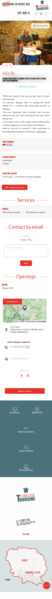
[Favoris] (37, 13)
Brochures (15, 412)
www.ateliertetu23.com (19, 358)
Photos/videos (26, 470)
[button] (41, 13)
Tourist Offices (26, 451)
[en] (46, 13)
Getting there (12, 301)
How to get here (26, 431)
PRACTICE (37, 412)
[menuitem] (20, 4)
